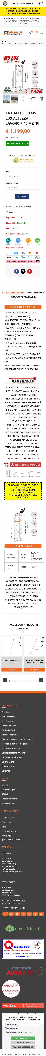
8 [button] (30, 681)
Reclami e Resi (8, 730)
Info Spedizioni (8, 721)
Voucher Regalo (8, 790)
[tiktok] (17, 914)
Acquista (22, 196)
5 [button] (21, 681)
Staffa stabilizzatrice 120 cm (12, 661)
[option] (6, 99)
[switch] (41, 3)
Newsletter (6, 836)
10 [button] (36, 681)
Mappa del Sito (8, 803)
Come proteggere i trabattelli (14, 753)
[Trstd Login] (42, 3)
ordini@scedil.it (23, 607)
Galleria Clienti (8, 762)
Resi (4, 827)
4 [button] (18, 681)
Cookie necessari (13, 1024)
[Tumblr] (35, 914)
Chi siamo (6, 712)
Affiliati (5, 794)
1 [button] (9, 681)
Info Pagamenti (8, 717)
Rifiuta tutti (23, 1042)
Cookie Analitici (12, 1028)
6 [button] (24, 681)
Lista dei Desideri (9, 831)
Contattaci (6, 771)
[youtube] (41, 914)
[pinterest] (29, 914)
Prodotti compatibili (25, 297)
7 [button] (27, 681)
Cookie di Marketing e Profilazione (19, 1032)
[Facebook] (5, 914)
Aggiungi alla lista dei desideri (20, 206)
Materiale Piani (12, 183)
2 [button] (12, 681)
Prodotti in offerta (9, 799)
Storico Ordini (7, 822)
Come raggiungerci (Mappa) (15, 907)
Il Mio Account (8, 818)
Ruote (8, 172)
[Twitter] (23, 914)
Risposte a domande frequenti (15, 744)
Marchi (5, 785)
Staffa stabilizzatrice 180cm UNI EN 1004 (34, 661)
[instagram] (11, 914)
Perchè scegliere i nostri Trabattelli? (17, 739)
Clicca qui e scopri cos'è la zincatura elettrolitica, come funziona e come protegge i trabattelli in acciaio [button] (23, 491)
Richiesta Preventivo (11, 748)
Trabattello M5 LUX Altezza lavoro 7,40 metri (26, 43)
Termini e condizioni (10, 735)
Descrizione (36, 292)
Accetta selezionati (23, 1046)
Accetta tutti (23, 1038)
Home (4, 43)
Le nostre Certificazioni (12, 757)
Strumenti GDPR (9, 766)
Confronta (13, 212)
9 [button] (33, 681)
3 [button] (15, 681)
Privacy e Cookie (9, 726)
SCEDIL (15, 228)
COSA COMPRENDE (13, 292)
